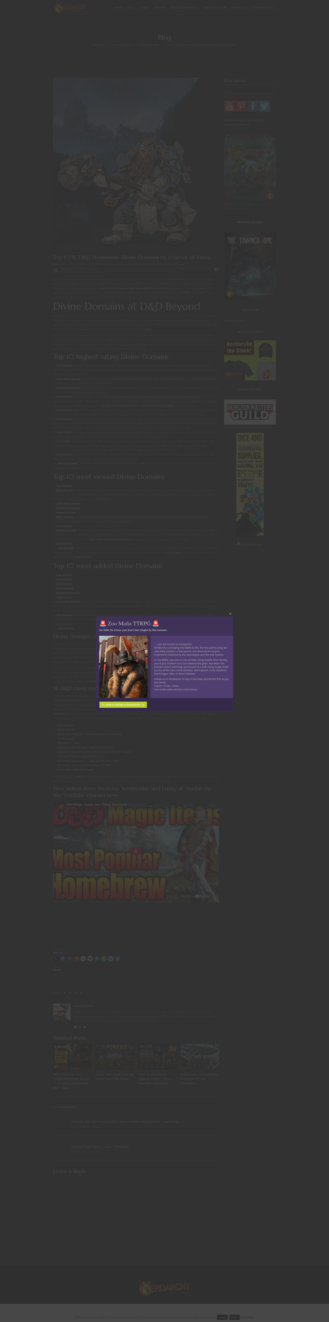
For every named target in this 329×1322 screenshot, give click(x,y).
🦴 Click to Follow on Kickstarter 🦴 (123, 704)
